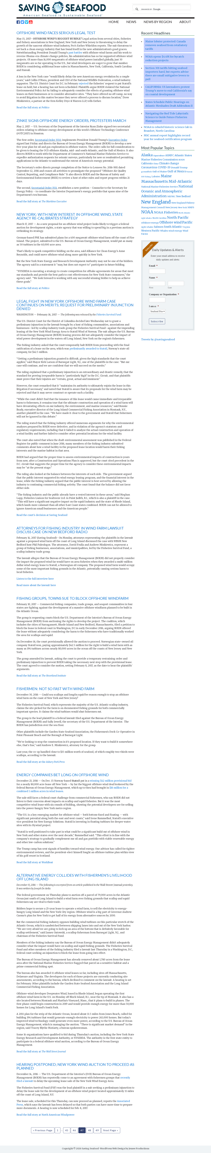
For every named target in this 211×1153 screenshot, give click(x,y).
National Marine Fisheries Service (159, 186)
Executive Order (117, 139)
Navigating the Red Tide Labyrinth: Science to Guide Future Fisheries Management (167, 117)
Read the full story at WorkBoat (35, 862)
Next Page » (110, 1130)
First (151, 287)
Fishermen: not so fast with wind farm (55, 688)
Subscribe (157, 321)
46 (74, 1130)
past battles (75, 52)
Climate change (169, 163)
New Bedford (183, 196)
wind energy (175, 231)
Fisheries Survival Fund (108, 314)
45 (66, 1130)
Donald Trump (179, 167)
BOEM (182, 160)
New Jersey (171, 207)
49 (97, 1130)
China (155, 164)
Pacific (187, 222)
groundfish (146, 171)
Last (170, 287)
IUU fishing (146, 177)
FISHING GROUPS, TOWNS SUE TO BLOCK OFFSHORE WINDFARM (73, 598)
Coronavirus (149, 167)
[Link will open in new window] (18, 22)
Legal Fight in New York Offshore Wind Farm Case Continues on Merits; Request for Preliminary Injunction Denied (75, 305)
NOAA (147, 212)
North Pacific (178, 217)
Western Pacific (150, 230)
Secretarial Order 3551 (44, 187)
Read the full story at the (41, 761)
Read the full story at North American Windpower (45, 1114)
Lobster (156, 176)
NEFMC (171, 196)
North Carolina (159, 218)
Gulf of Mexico (176, 171)
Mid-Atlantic (180, 181)
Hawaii (189, 172)
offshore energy (150, 222)
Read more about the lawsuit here (36, 585)
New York (182, 207)
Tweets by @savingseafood (158, 339)
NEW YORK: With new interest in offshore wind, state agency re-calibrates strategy (70, 216)
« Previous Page (42, 1130)
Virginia (186, 227)
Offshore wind (170, 222)
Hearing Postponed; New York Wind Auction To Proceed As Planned (75, 1066)
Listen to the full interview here (35, 578)
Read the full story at (33, 107)
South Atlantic (173, 226)
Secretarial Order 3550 (48, 139)
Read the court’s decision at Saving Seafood (42, 515)
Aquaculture (159, 155)
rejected (83, 83)
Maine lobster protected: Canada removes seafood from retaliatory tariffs (166, 45)
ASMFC (169, 155)
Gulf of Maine (159, 171)
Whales (164, 230)
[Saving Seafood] (62, 16)
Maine (166, 176)
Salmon (158, 226)
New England (156, 202)
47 (82, 1130)
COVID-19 (164, 167)
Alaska (147, 155)
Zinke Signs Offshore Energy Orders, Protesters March (71, 120)
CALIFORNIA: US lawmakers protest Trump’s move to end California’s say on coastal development (168, 90)
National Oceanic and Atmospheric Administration (167, 191)
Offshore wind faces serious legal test (56, 32)
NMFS (191, 207)
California (147, 163)
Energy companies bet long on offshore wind (63, 774)
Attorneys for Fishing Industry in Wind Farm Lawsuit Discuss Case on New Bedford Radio (70, 530)
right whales (147, 227)
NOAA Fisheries (166, 212)
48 (89, 1130)
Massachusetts (154, 181)
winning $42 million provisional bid (110, 780)
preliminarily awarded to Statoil (88, 348)
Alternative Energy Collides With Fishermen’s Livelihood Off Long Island (74, 877)
